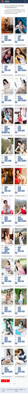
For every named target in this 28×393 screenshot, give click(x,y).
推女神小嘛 (20, 68)
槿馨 (5, 68)
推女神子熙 (20, 158)
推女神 (6, 36)
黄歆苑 (6, 309)
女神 (16, 41)
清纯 (16, 102)
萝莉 (8, 132)
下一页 (14, 383)
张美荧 (6, 38)
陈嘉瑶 (19, 309)
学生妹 (16, 373)
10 (9, 383)
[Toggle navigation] (25, 1)
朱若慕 (6, 279)
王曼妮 (19, 128)
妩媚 (3, 72)
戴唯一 (6, 158)
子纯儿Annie (7, 128)
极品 (16, 72)
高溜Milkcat (7, 249)
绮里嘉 (6, 98)
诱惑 (3, 222)
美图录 (16, 389)
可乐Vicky (6, 369)
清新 (16, 313)
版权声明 (21, 389)
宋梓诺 (19, 369)
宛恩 (19, 38)
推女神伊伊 (20, 219)
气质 (16, 162)
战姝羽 (19, 339)
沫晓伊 (19, 188)
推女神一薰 (20, 98)
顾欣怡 (6, 219)
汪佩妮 (6, 339)
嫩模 (3, 373)
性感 (3, 41)
